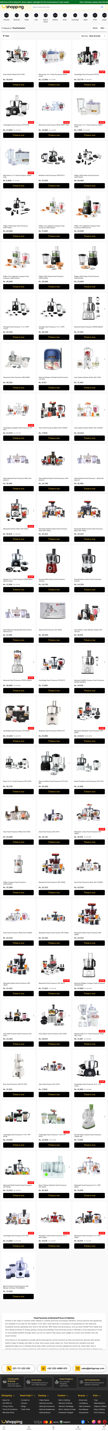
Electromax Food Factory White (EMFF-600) (54, 125)
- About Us (5, 1400)
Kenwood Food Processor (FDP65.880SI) (88, 327)
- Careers (23, 1403)
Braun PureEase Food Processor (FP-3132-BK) (53, 782)
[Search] (102, 7)
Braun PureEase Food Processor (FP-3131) (89, 781)
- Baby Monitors (99, 1403)
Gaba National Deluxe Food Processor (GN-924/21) (54, 479)
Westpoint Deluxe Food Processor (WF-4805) (17, 984)
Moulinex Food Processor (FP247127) (52, 731)
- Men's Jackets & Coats (67, 1409)
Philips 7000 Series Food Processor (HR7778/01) (86, 176)
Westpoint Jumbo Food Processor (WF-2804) (88, 832)
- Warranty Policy (7, 1412)
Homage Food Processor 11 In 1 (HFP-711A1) (16, 328)
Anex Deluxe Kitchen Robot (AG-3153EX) (88, 428)
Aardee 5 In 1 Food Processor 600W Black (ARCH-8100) (18, 580)
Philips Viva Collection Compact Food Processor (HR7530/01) (51, 227)
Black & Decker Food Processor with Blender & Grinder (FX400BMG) (15, 1287)
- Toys (95, 1400)
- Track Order (25, 1409)
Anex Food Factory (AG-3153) (49, 1084)
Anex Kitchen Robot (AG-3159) (14, 74)
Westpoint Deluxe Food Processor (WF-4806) (88, 933)
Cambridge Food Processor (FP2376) (16, 125)
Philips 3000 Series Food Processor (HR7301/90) (86, 277)
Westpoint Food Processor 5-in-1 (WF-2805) (87, 1186)
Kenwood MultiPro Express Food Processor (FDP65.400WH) (89, 681)
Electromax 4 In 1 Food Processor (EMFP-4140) (53, 75)
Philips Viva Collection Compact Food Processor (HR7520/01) (16, 277)
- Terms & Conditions (9, 1409)
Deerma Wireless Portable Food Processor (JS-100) (53, 378)
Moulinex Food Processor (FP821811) (52, 175)
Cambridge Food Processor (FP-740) (16, 1236)
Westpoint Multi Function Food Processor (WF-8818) (17, 1186)
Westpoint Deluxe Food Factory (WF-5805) (54, 933)
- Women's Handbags (65, 1406)
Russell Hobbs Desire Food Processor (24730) (52, 580)
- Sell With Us (6, 1403)
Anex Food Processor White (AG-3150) (16, 832)
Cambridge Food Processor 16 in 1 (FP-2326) (87, 1085)
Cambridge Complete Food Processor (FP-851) (17, 428)
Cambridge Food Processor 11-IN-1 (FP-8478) (17, 1135)
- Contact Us (24, 1400)
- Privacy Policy (7, 1406)
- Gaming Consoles (45, 1403)
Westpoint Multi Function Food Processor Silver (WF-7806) (53, 529)
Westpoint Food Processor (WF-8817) (52, 983)
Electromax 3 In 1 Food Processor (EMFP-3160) (88, 126)
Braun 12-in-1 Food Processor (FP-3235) (17, 781)
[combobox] (65, 7)
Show (95, 28)
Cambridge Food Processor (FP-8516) (16, 731)
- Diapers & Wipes (100, 1406)
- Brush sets (82, 1400)
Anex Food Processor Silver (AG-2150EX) (88, 882)
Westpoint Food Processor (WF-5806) (52, 882)
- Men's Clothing (64, 1400)
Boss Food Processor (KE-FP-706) (15, 1084)
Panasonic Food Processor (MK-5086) (16, 377)
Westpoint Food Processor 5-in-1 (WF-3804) (87, 1236)
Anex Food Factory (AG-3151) (49, 832)
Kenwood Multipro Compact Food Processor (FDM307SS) (89, 984)
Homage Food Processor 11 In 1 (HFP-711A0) (52, 328)
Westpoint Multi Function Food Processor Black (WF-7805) (88, 529)
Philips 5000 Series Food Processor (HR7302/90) (51, 277)
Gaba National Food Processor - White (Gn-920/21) (89, 479)
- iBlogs (23, 1406)
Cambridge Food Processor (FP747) (86, 74)
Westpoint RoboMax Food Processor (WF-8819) (89, 731)
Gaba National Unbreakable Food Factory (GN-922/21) (17, 630)
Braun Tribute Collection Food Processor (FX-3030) (52, 1186)
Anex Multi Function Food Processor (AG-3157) (17, 1034)
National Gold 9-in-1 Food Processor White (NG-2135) (89, 1034)
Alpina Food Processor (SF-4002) (50, 630)
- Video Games (43, 1400)
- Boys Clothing (99, 1409)
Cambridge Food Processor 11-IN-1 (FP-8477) (52, 1135)
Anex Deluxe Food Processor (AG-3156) (53, 1034)
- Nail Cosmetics (84, 1406)
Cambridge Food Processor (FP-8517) (52, 680)
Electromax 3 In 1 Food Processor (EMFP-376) (17, 176)
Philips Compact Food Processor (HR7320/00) (14, 883)
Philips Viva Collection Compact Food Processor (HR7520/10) (87, 227)
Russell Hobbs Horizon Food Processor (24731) (87, 580)
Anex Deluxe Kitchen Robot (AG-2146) (87, 377)
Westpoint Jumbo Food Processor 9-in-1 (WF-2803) (53, 1236)
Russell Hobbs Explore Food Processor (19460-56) (87, 1135)
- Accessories (83, 1412)
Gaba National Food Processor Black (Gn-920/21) (17, 479)
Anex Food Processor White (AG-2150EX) (17, 933)
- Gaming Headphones (46, 1409)
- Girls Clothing (99, 1412)
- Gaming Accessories (46, 1406)
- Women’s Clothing (65, 1403)
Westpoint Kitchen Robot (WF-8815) (15, 529)
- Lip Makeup (83, 1403)
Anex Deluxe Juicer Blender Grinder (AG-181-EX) (88, 630)
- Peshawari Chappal (65, 1412)
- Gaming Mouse (44, 1412)
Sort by (84, 36)
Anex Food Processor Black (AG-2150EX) (53, 428)
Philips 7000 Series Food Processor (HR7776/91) (15, 227)
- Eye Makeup (83, 1409)
